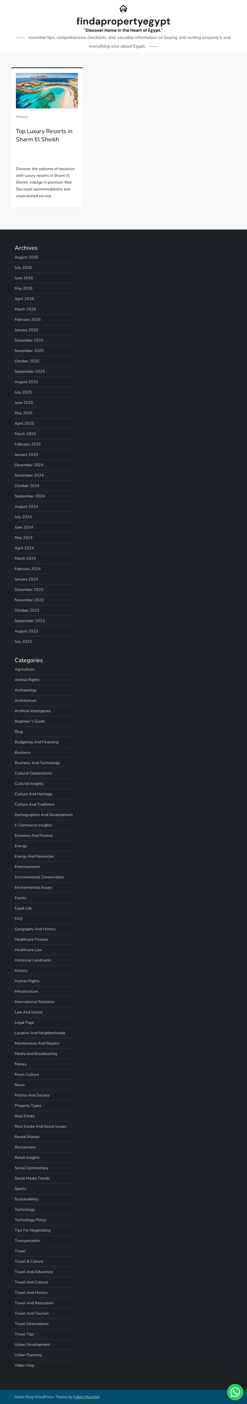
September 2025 (30, 371)
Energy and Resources (34, 856)
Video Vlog (24, 1365)
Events (21, 898)
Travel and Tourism (32, 1313)
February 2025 (28, 444)
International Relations (35, 1001)
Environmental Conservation (39, 877)
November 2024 (29, 475)
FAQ (18, 918)
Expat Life (23, 908)
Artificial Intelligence (33, 711)
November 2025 (29, 350)
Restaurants (25, 1147)
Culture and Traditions (35, 804)
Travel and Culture (31, 1282)
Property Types (28, 1105)
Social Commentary (31, 1168)
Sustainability (26, 1199)
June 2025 (24, 402)
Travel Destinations (32, 1323)
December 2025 (29, 340)
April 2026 (24, 298)
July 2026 (23, 267)
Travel (23, 117)
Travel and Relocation (34, 1303)
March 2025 (25, 434)
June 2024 (24, 527)
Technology (25, 1209)
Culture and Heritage (33, 794)
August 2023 (26, 631)
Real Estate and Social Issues (40, 1126)
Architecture (25, 700)
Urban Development (32, 1344)
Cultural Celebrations (33, 773)
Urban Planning (28, 1355)
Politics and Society (32, 1095)
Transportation (27, 1240)
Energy (21, 846)
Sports (20, 1188)
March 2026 (25, 309)
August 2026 (26, 257)
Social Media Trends (32, 1178)
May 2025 (24, 413)
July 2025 (23, 392)
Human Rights (27, 981)
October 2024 (27, 485)
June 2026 (24, 278)
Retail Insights (27, 1157)
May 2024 (24, 537)
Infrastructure (26, 991)
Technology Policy (30, 1220)
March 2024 (25, 558)
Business (23, 752)
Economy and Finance (34, 835)
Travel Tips (24, 1334)
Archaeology (26, 690)
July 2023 (23, 641)
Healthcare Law (28, 950)
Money (21, 1064)
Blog (19, 731)
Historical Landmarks (33, 960)
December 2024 (29, 465)
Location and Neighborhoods (40, 1033)
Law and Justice (29, 1012)
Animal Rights (27, 679)
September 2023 (30, 620)
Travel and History (31, 1292)
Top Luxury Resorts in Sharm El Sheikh (44, 135)
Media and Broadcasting (36, 1053)
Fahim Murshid (86, 1397)
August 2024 (26, 506)
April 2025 (24, 423)
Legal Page (24, 1022)
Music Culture (27, 1074)
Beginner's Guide (30, 721)
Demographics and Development (44, 814)
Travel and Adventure (34, 1272)
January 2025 (26, 454)
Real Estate (25, 1116)
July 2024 (23, 517)
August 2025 (26, 382)
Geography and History (35, 929)
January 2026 (26, 330)
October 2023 (27, 610)
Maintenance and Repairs (37, 1043)
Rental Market (27, 1136)
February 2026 (28, 319)
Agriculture (24, 669)
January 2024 (26, 579)
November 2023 (29, 600)
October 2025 (27, 361)
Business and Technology (37, 763)
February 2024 (28, 569)
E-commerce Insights (33, 825)
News (20, 1085)
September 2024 (30, 496)
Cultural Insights (29, 783)
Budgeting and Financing (36, 742)
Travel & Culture (29, 1261)
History (21, 970)
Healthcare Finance (31, 939)
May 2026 (24, 288)
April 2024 (24, 548)
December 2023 (29, 589)
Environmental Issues (33, 887)
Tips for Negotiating (32, 1230)
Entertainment (27, 866)
